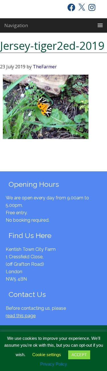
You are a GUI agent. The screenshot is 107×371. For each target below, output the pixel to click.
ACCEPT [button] (79, 355)
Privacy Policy (53, 364)
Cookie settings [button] (46, 354)
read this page (21, 315)
